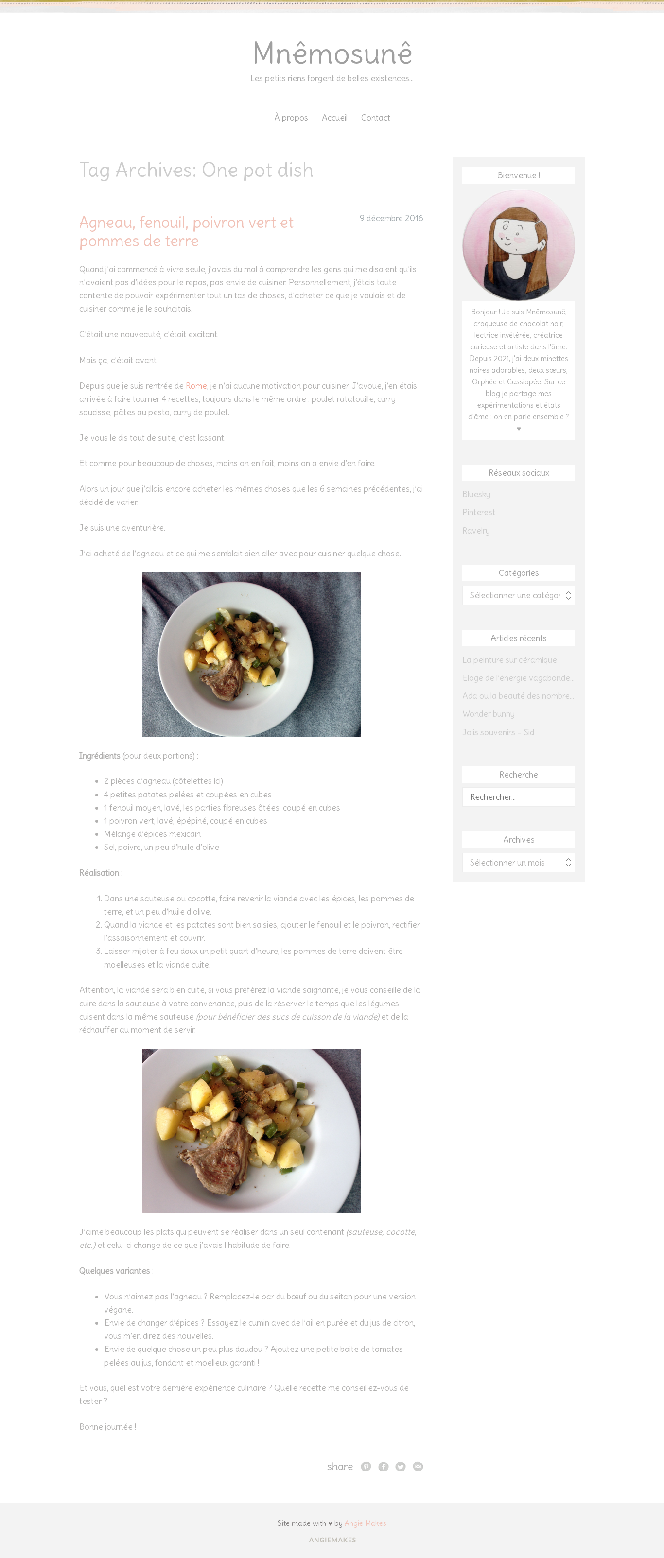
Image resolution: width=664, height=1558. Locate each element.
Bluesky (476, 494)
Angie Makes (365, 1523)
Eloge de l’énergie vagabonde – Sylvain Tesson (518, 678)
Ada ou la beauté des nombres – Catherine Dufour (518, 696)
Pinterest (478, 512)
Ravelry (476, 530)
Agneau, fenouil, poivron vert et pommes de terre (186, 231)
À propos (291, 117)
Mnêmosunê (332, 53)
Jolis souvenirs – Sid (498, 732)
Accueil (335, 117)
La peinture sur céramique (509, 660)
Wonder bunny (488, 714)
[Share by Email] (418, 1466)
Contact (375, 117)
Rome (196, 386)
